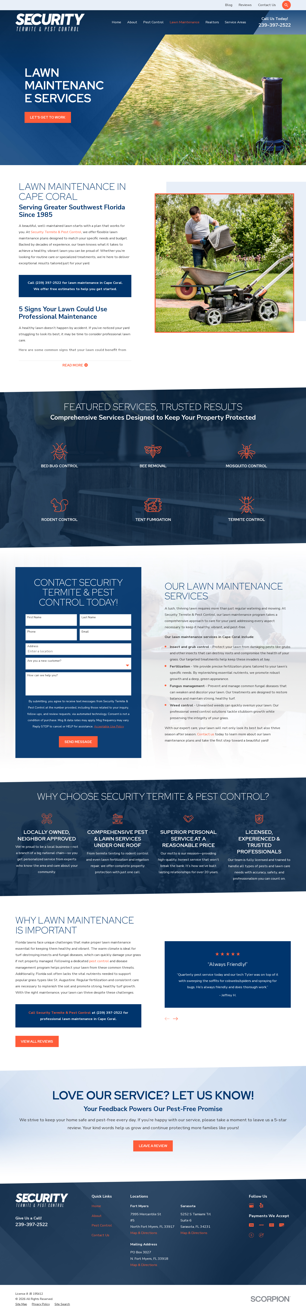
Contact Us (267, 4)
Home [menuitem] (116, 22)
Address (32, 646)
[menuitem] (21, 1304)
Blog (228, 4)
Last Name (89, 617)
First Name (34, 617)
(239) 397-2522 (48, 282)
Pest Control (102, 1225)
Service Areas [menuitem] (235, 22)
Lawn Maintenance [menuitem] (184, 22)
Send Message (78, 741)
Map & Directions (143, 1232)
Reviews (245, 4)
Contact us (205, 734)
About (97, 1215)
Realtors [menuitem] (212, 22)
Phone (31, 632)
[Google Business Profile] (251, 1205)
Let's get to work (47, 117)
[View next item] (175, 1018)
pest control (99, 961)
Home (96, 1206)
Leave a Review (153, 1146)
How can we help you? (42, 675)
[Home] (50, 22)
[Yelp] (261, 1205)
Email (85, 632)
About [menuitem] (132, 22)
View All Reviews (37, 1041)
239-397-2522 (275, 25)
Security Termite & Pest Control (56, 232)
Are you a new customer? (44, 661)
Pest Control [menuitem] (153, 22)
